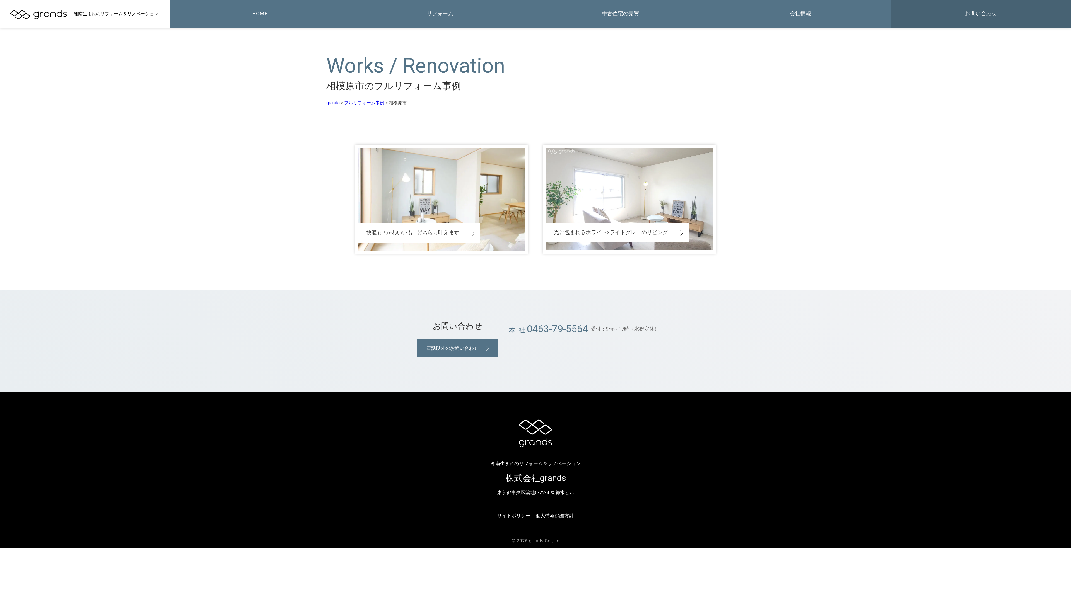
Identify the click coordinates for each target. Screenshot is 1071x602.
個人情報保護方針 (555, 515)
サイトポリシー (513, 515)
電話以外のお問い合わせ (452, 348)
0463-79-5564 (557, 328)
